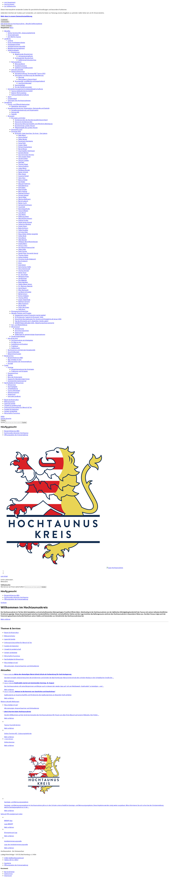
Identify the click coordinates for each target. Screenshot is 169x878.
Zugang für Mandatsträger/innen (19, 379)
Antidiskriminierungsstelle (16, 46)
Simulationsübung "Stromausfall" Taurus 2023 (30, 73)
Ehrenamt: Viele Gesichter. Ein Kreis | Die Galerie (31, 133)
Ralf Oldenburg (23, 186)
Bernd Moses (22, 149)
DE (2, 417)
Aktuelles (7, 31)
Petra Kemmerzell (24, 269)
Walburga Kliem (23, 217)
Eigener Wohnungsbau (18, 93)
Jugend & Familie (9, 404)
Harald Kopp (22, 278)
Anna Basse (22, 238)
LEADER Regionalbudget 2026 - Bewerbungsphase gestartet (34, 323)
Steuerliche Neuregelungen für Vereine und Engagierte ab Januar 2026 (38, 319)
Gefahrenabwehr (13, 50)
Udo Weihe (22, 215)
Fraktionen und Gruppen (19, 371)
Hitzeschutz (11, 394)
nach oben (18, 814)
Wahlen (10, 375)
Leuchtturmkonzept (24, 83)
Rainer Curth (22, 203)
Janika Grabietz (23, 257)
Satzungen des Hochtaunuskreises (19, 101)
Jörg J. (20, 263)
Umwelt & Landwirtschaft (12, 405)
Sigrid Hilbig (22, 197)
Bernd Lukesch (23, 201)
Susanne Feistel (23, 176)
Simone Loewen (23, 160)
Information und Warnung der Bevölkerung (29, 75)
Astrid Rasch (22, 288)
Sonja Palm (22, 143)
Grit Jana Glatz (23, 232)
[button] (11, 28)
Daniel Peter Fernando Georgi (28, 253)
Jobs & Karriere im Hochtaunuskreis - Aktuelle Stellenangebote (21, 24)
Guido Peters (22, 226)
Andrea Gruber (23, 220)
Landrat (10, 41)
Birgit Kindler (22, 189)
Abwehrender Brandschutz (24, 54)
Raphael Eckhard (23, 193)
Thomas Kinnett (23, 271)
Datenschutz (19, 333)
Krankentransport (21, 66)
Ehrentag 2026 (16, 131)
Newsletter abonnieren (19, 106)
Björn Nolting (22, 191)
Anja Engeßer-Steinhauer (26, 151)
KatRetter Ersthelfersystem (24, 68)
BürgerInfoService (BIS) (15, 358)
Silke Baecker (22, 240)
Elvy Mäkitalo (22, 280)
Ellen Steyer (22, 174)
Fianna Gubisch (23, 166)
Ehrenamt (11, 116)
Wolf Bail (21, 162)
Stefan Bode (22, 236)
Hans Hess (21, 178)
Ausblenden (4, 19)
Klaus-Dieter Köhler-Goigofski (28, 234)
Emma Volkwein (23, 296)
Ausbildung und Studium (19, 344)
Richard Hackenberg (25, 147)
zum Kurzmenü (9, 4)
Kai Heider (21, 182)
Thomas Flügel (23, 164)
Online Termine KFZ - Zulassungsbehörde (21, 33)
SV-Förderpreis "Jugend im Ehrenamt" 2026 (29, 317)
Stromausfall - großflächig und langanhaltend (30, 81)
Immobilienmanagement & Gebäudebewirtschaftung (25, 89)
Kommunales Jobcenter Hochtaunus (16, 433)
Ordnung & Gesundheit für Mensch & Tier (18, 407)
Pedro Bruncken (23, 307)
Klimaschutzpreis (13, 392)
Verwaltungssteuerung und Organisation (24, 110)
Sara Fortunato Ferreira (26, 155)
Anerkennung (19, 329)
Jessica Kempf (22, 137)
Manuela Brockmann (25, 218)
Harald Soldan (23, 159)
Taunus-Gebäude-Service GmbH (22, 91)
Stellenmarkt (15, 348)
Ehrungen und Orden (18, 118)
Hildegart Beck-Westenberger (28, 242)
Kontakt (10, 363)
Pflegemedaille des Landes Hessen (26, 128)
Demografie (15, 112)
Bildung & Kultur (9, 402)
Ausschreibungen (13, 352)
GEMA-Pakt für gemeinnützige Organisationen (30, 334)
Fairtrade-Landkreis (14, 396)
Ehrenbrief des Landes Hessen (25, 126)
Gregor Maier (22, 145)
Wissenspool (15, 327)
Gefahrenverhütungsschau (27, 60)
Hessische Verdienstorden (23, 122)
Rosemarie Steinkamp (25, 141)
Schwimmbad (12, 99)
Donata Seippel (23, 195)
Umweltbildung (13, 389)
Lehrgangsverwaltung (25, 56)
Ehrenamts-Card (16, 130)
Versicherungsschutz (22, 331)
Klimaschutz (12, 385)
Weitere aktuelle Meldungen (10, 702)
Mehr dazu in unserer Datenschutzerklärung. (16, 16)
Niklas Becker (22, 139)
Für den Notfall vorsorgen (23, 87)
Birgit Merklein (23, 282)
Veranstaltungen (13, 35)
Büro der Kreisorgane (15, 377)
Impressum (8, 876)
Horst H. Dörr (22, 246)
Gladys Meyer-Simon (25, 284)
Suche (3, 422)
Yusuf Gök (21, 207)
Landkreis (7, 39)
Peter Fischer (22, 251)
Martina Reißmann (24, 199)
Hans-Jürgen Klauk (24, 157)
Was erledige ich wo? (14, 360)
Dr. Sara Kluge (23, 275)
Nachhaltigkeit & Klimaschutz (14, 383)
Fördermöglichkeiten (18, 336)
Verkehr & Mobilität (10, 411)
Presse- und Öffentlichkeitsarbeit (19, 104)
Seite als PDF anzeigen (8, 814)
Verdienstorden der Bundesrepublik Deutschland (31, 120)
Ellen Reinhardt (23, 290)
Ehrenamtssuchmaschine (19, 311)
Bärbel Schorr (22, 294)
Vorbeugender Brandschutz (24, 58)
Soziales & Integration (11, 409)
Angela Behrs (22, 244)
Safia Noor (21, 309)
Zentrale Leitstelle (17, 70)
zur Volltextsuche (10, 6)
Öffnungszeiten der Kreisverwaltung (20, 362)
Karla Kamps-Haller (24, 267)
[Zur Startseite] (62, 568)
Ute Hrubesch (23, 261)
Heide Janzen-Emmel (25, 222)
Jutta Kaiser (22, 265)
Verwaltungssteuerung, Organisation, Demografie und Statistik (28, 108)
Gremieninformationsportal (17, 381)
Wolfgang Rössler (24, 170)
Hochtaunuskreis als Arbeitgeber (22, 340)
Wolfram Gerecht (24, 302)
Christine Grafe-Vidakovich (27, 259)
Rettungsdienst (16, 62)
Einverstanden (5, 21)
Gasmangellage (20, 85)
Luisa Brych (22, 213)
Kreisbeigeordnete (14, 44)
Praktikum (14, 346)
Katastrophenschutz (18, 72)
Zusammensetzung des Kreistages (22, 369)
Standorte (7, 863)
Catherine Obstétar (24, 224)
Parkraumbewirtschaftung (20, 95)
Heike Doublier (23, 230)
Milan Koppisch (23, 304)
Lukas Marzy (22, 168)
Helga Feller (22, 249)
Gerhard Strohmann (25, 205)
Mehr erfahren (5, 619)
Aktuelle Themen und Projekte (21, 313)
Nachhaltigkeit (12, 387)
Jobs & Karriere (13, 338)
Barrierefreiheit (9, 872)
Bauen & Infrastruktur (11, 400)
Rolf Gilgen (21, 188)
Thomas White (23, 298)
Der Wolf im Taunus (14, 37)
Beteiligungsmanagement (16, 48)
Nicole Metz (22, 305)
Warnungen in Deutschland (27, 79)
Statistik (14, 114)
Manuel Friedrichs (24, 184)
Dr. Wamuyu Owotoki (25, 286)
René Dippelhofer (24, 209)
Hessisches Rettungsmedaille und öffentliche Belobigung (33, 124)
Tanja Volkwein (23, 211)
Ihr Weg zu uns (16, 342)
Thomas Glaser (23, 255)
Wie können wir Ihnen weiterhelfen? (12, 587)
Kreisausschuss (13, 373)
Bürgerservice (8, 356)
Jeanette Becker (23, 153)
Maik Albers (22, 135)
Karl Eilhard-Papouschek (26, 247)
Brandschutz (15, 52)
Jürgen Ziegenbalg (24, 300)
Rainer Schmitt (23, 172)
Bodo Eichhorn (23, 228)
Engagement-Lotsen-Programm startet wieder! (30, 315)
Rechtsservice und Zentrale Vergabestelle (21, 350)
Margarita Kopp (23, 276)
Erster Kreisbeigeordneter (16, 43)
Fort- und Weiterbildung (19, 325)
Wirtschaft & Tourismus (12, 413)
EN (3, 417)
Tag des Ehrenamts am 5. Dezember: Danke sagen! (31, 321)
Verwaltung (8, 102)
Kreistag (10, 367)
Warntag (21, 77)
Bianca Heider (23, 180)
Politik (6, 365)
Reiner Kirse (22, 273)
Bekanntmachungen (14, 354)
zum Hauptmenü (9, 2)
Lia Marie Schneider (24, 292)
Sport (9, 97)
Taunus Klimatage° (14, 391)
